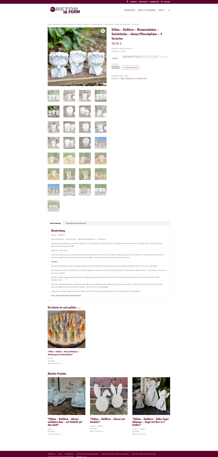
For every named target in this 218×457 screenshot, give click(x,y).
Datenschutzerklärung (88, 454)
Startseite (129, 10)
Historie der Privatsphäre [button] (144, 454)
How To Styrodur (147, 10)
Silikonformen (57, 24)
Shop (161, 10)
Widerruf (69, 454)
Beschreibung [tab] (55, 223)
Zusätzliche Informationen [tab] (76, 223)
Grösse (115, 58)
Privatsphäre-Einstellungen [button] (115, 454)
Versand (133, 2)
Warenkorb (154, 2)
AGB (60, 454)
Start (49, 24)
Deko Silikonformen (69, 24)
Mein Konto (143, 2)
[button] (103, 31)
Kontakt (51, 454)
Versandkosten (127, 48)
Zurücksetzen (164, 57)
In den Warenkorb (130, 67)
